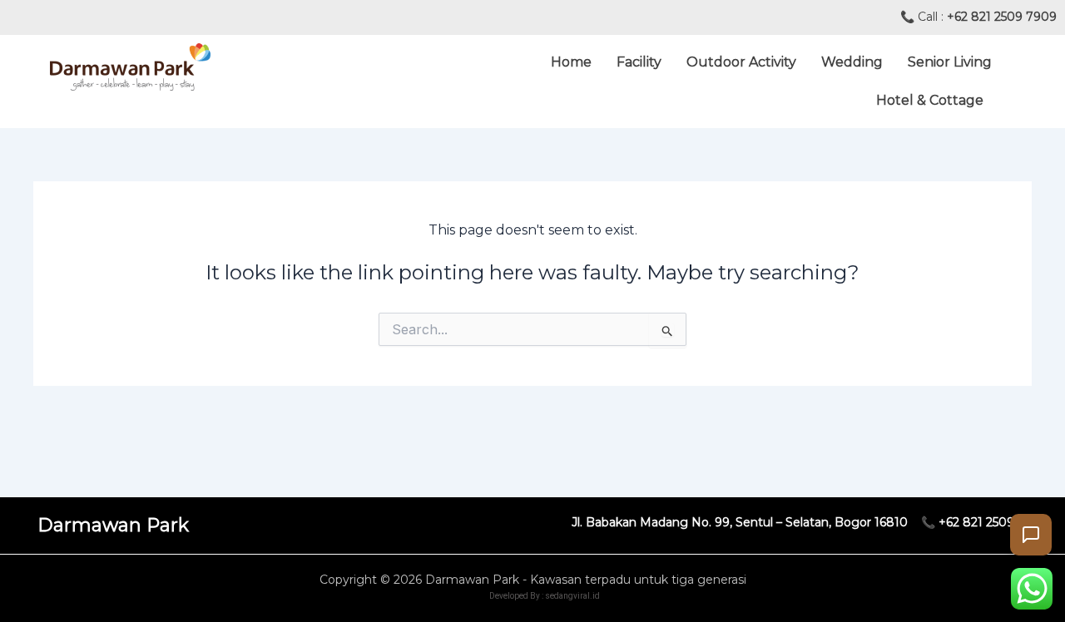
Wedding (852, 62)
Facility (639, 62)
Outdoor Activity (741, 62)
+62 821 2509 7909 (1002, 16)
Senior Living (950, 62)
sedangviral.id (572, 595)
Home (571, 62)
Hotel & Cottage (929, 100)
